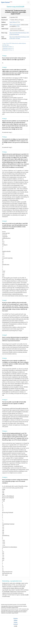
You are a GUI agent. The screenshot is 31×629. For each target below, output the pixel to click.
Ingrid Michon (13, 22)
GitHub (15, 620)
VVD (18, 22)
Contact (15, 624)
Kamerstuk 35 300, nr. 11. (8, 46)
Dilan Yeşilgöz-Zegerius (15, 24)
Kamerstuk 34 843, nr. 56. (8, 48)
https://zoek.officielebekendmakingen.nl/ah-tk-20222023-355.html (19, 37)
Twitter (15, 622)
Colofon (15, 618)
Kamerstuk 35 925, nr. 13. (8, 50)
